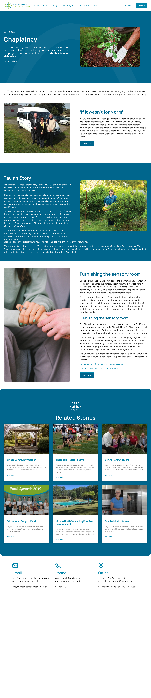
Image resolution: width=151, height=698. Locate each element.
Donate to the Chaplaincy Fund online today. (100, 368)
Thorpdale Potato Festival (70, 459)
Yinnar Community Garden (21, 459)
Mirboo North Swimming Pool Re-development (74, 523)
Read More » (11, 475)
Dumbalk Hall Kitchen (117, 521)
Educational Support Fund (21, 521)
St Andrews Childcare (117, 459)
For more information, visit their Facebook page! (102, 364)
